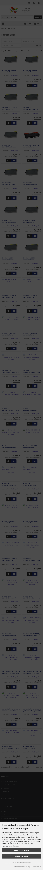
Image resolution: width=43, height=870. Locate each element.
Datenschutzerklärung (22, 867)
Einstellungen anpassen (22, 862)
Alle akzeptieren (21, 850)
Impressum (37, 867)
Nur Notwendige (21, 856)
